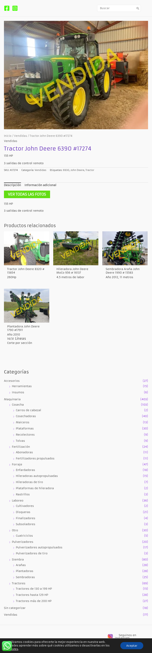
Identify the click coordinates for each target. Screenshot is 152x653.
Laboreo (17, 500)
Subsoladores (25, 524)
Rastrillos (23, 494)
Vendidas (10, 614)
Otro (15, 530)
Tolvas (20, 441)
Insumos (18, 392)
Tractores (18, 583)
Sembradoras (25, 577)
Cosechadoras (26, 416)
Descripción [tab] (12, 185)
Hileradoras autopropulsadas (37, 476)
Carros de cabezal (28, 410)
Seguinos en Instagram (125, 637)
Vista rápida (26, 261)
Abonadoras (24, 452)
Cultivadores (25, 506)
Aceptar (131, 645)
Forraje (17, 464)
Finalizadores (25, 518)
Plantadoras (24, 571)
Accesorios (12, 381)
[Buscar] (138, 8)
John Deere (77, 170)
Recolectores (25, 434)
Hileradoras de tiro (29, 482)
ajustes (13, 649)
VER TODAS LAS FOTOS (27, 194)
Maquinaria (12, 399)
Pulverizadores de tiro (32, 553)
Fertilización (21, 447)
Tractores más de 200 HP (33, 601)
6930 (66, 170)
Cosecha (18, 404)
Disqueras (23, 512)
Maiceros (22, 422)
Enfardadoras (25, 470)
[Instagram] (15, 8)
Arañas (21, 565)
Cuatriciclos (24, 535)
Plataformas (25, 428)
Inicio (7, 135)
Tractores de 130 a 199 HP (34, 588)
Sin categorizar (15, 608)
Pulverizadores (22, 542)
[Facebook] (7, 8)
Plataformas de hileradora (35, 488)
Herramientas (22, 386)
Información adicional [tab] (40, 185)
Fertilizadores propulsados (35, 458)
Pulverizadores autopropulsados (39, 547)
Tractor (90, 170)
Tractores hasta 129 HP (32, 595)
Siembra (18, 559)
